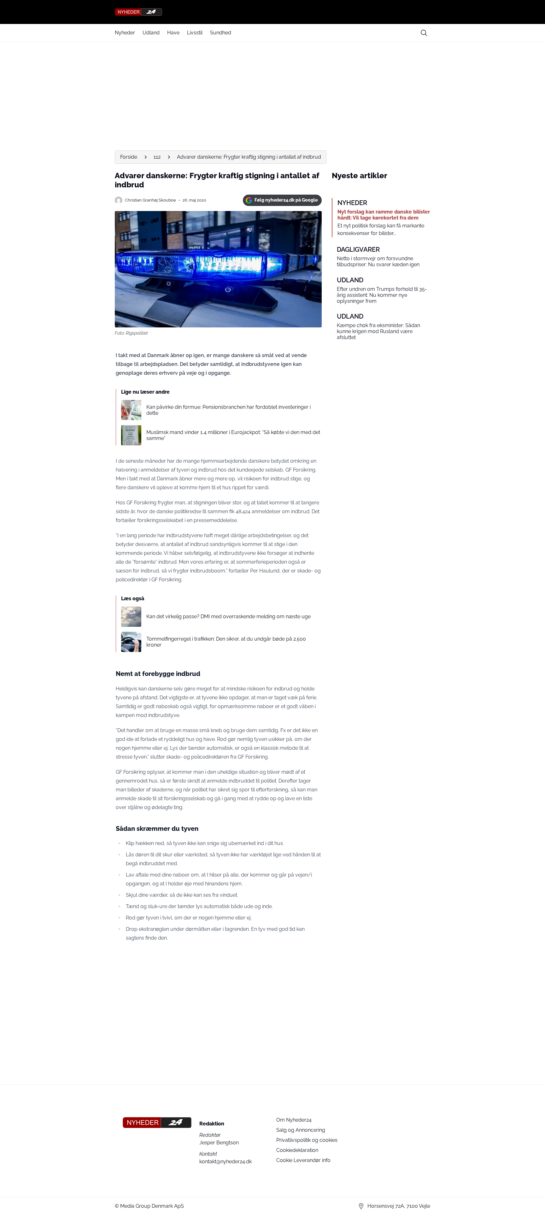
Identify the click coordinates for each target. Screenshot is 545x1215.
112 (157, 157)
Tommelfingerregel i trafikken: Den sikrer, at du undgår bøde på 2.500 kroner (226, 642)
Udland (151, 33)
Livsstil (194, 33)
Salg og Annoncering (300, 1130)
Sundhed (220, 33)
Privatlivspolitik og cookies (306, 1140)
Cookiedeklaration (297, 1150)
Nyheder (125, 33)
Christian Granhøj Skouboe (150, 200)
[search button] (424, 32)
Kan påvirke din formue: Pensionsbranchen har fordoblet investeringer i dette (228, 410)
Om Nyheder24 (294, 1120)
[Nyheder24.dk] (272, 12)
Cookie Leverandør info (303, 1160)
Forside (128, 157)
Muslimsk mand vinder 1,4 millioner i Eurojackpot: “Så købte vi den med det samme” (233, 435)
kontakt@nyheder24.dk (225, 1162)
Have (173, 33)
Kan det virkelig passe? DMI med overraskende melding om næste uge (228, 616)
